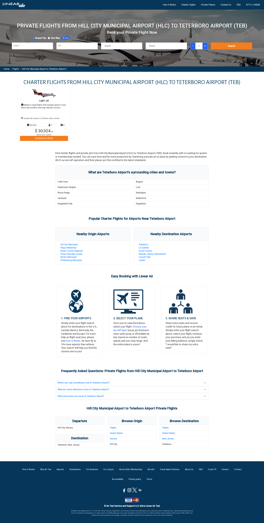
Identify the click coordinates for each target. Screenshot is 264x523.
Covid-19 (212, 469)
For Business (92, 469)
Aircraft (151, 469)
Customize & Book (44, 138)
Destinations (75, 469)
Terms (149, 479)
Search (231, 46)
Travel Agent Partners (169, 469)
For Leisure (109, 469)
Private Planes (208, 4)
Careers (225, 469)
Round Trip (40, 38)
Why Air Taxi (45, 469)
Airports (60, 469)
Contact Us (226, 4)
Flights (113, 427)
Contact (238, 469)
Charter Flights (189, 4)
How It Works (169, 4)
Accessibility (117, 479)
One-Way (55, 38)
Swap (67, 38)
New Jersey (168, 438)
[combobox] (13, 45)
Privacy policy (135, 479)
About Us (189, 469)
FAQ (239, 4)
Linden (142, 260)
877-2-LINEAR (253, 4)
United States (116, 433)
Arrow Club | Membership (130, 469)
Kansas (113, 438)
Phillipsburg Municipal (71, 260)
